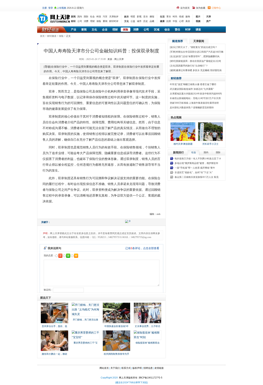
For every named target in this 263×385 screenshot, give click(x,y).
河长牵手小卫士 (210, 144)
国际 (86, 16)
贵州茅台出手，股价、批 (54, 326)
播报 (152, 16)
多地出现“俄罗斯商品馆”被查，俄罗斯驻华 (196, 163)
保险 (98, 21)
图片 (198, 16)
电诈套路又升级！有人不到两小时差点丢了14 (198, 158)
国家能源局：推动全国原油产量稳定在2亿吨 (198, 61)
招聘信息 (148, 368)
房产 (208, 21)
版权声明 (137, 368)
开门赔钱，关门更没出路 (85, 319)
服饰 (187, 16)
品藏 (152, 21)
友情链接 (159, 368)
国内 (79, 16)
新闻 (73, 16)
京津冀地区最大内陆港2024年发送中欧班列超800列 (196, 93)
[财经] (173, 61)
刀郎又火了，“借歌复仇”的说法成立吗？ (196, 47)
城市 (139, 21)
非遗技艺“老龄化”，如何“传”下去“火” (194, 172)
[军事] (173, 51)
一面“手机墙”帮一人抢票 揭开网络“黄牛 (195, 167)
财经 (73, 21)
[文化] (173, 65)
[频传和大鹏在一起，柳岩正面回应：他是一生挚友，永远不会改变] (54, 340)
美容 (187, 21)
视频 (198, 21)
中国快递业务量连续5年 (116, 326)
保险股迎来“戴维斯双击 (148, 342)
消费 (86, 21)
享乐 (168, 16)
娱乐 (126, 16)
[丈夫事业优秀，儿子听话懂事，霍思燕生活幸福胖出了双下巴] (147, 312)
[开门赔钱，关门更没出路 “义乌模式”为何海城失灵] (85, 309)
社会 (92, 16)
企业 (104, 29)
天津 (208, 16)
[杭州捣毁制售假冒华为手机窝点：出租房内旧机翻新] (116, 340)
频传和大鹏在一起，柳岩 (54, 354)
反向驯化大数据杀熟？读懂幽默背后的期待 (192, 107)
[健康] (173, 70)
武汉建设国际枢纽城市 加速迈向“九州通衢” (192, 89)
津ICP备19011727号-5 (150, 377)
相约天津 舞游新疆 (183, 144)
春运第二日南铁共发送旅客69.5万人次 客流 (197, 177)
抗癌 (168, 21)
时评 (188, 29)
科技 (98, 16)
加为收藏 (200, 8)
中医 (175, 21)
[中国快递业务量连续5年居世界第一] (116, 312)
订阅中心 (216, 8)
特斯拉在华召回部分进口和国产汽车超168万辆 (199, 51)
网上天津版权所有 (129, 377)
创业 (167, 29)
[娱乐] (173, 47)
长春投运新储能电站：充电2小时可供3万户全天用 (195, 98)
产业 (73, 29)
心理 (181, 21)
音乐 (145, 16)
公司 (79, 21)
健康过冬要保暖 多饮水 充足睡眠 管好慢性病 (199, 70)
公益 (133, 21)
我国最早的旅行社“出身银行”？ (192, 65)
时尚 (175, 16)
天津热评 (113, 16)
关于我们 (115, 368)
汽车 (105, 16)
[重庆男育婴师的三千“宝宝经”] (85, 334)
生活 (162, 16)
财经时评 (113, 21)
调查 (198, 29)
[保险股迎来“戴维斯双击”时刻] (147, 334)
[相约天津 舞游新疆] (182, 131)
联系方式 (126, 368)
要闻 (105, 21)
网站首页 (104, 368)
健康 (162, 21)
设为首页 (185, 8)
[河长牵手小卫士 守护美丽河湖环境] (210, 131)
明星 (133, 16)
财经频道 (51, 36)
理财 (92, 21)
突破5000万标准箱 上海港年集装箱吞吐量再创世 (194, 103)
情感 (181, 16)
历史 (145, 21)
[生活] (173, 56)
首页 (42, 36)
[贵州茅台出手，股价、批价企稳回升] (54, 312)
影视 (139, 16)
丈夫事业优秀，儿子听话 (147, 326)
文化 (126, 21)
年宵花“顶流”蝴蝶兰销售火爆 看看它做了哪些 (193, 84)
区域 (156, 29)
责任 (177, 29)
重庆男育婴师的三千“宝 (86, 342)
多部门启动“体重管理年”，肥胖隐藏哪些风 (197, 56)
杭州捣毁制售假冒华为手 (116, 354)
